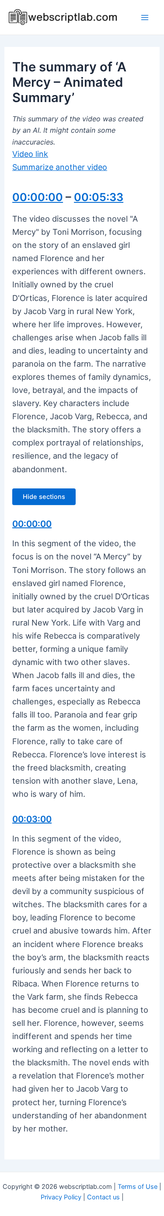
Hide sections (44, 497)
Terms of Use (137, 1187)
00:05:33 (98, 197)
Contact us (103, 1197)
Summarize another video (59, 167)
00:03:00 (32, 819)
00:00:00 (37, 197)
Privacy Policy (61, 1197)
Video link (30, 154)
